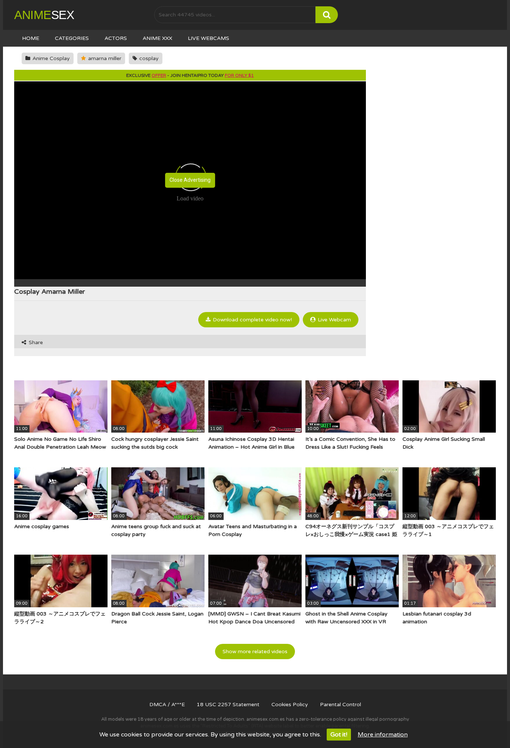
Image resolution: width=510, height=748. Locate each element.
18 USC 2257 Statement (228, 704)
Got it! (338, 734)
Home (30, 38)
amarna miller (104, 58)
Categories (72, 38)
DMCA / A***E (167, 704)
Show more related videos (255, 651)
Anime (44, 15)
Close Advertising (190, 180)
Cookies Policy (289, 704)
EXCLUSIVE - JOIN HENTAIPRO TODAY (190, 75)
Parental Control (340, 704)
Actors (116, 38)
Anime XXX (157, 38)
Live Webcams (208, 38)
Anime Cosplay (50, 58)
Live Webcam (333, 320)
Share (35, 342)
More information (383, 734)
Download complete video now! (251, 320)
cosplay (148, 58)
